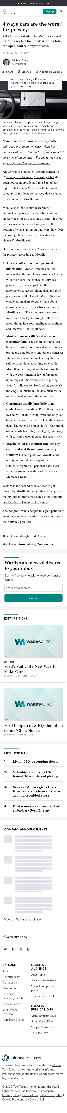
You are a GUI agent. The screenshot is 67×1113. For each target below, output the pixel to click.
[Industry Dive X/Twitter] (20, 949)
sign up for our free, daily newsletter (26, 163)
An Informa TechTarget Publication (33, 3)
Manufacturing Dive (43, 1015)
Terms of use (30, 1095)
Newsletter (9, 988)
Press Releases (12, 1004)
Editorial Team (11, 977)
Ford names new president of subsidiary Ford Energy (36, 808)
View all (9, 919)
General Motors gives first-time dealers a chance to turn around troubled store (36, 791)
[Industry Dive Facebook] (13, 949)
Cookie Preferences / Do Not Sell (23, 1099)
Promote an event (42, 996)
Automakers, (27, 544)
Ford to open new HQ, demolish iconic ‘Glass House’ (33, 728)
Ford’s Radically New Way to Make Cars (30, 669)
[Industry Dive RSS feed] (28, 949)
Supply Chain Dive (42, 1027)
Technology (45, 544)
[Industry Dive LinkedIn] (5, 949)
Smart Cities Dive (42, 1021)
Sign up (50, 11)
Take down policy (51, 1095)
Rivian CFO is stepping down (35, 761)
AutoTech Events (13, 1019)
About (6, 971)
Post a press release (28, 919)
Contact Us (10, 982)
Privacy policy (10, 1095)
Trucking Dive (39, 1033)
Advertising (38, 974)
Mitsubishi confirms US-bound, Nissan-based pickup (35, 774)
